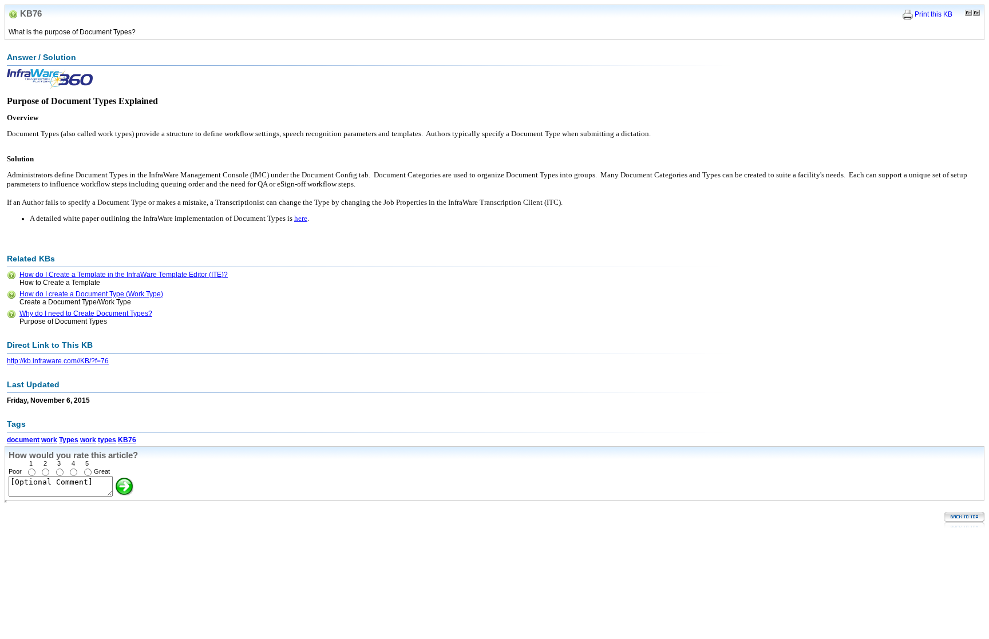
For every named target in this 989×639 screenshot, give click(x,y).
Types (68, 440)
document (23, 440)
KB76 (127, 440)
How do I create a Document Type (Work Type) (91, 294)
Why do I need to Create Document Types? (85, 313)
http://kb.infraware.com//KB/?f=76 (58, 361)
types (107, 440)
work (49, 440)
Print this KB (933, 14)
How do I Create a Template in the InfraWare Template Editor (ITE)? (123, 275)
